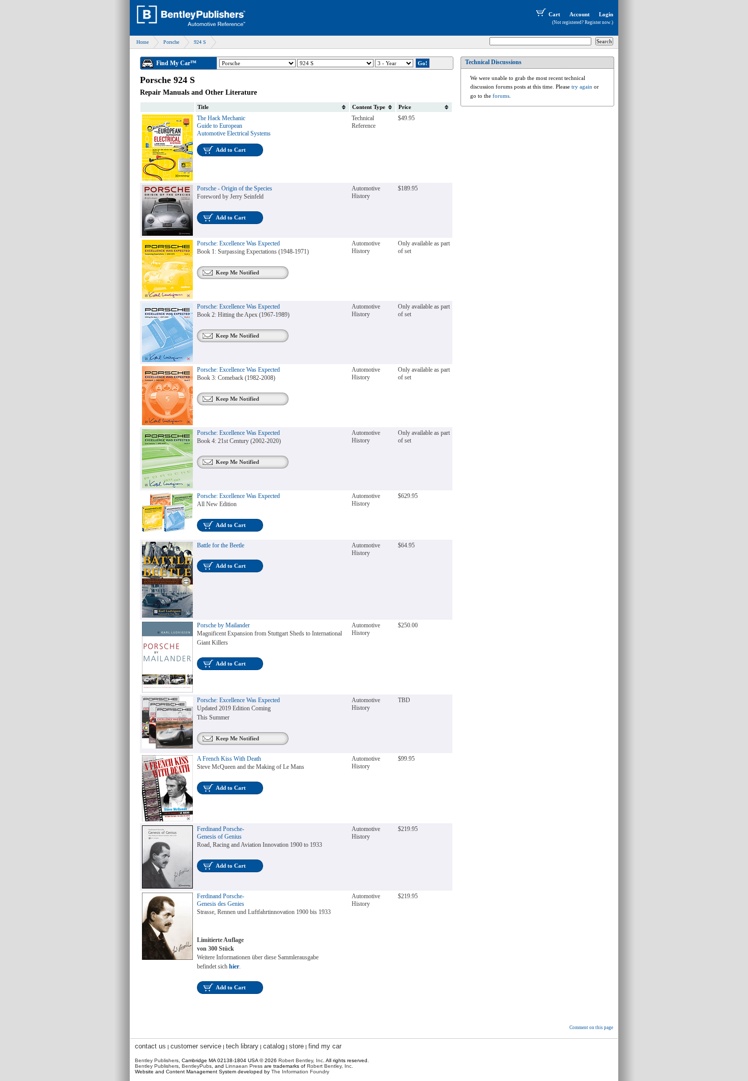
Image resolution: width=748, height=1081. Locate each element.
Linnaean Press (244, 1066)
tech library (242, 1046)
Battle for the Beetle (220, 545)
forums (501, 96)
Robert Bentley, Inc (300, 1060)
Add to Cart (231, 150)
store (296, 1046)
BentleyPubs (197, 1066)
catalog (273, 1046)
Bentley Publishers (157, 1060)
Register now (598, 22)
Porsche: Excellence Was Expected (238, 243)
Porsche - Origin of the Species (234, 188)
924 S (200, 42)
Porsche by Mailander (223, 625)
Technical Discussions (493, 62)
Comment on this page (591, 1027)
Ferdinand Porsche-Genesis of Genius (220, 832)
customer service (195, 1046)
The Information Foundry (300, 1071)
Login (606, 14)
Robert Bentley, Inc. (330, 1066)
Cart (554, 14)
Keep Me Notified (237, 272)
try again (581, 87)
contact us (150, 1046)
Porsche (171, 42)
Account (579, 14)
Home (142, 42)
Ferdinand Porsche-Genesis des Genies (220, 900)
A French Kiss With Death (229, 758)
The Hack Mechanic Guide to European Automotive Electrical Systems (234, 126)
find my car (324, 1046)
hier (234, 966)
